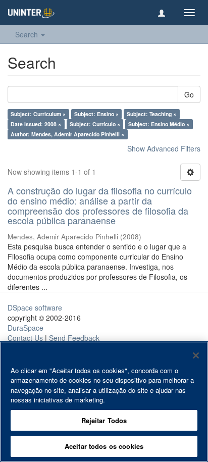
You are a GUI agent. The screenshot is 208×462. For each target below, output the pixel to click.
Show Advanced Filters (163, 148)
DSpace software (35, 307)
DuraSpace (25, 328)
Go (189, 94)
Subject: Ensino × (96, 114)
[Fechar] (196, 355)
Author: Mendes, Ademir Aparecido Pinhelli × (67, 134)
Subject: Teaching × (151, 114)
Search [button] (27, 34)
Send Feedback (74, 338)
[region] (104, 401)
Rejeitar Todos (104, 420)
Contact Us (25, 338)
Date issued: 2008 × (36, 124)
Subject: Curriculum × (38, 114)
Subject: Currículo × (95, 124)
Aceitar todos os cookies (104, 446)
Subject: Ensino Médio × (158, 124)
